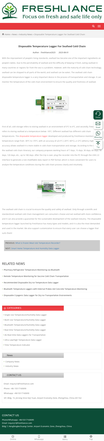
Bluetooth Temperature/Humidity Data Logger (25, 325)
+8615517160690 (21, 393)
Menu (65, 439)
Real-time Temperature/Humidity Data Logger (25, 330)
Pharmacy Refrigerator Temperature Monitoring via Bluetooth (32, 270)
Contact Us (10, 415)
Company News (12, 361)
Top (91, 439)
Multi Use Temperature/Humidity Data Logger (25, 320)
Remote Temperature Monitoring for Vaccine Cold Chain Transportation (36, 276)
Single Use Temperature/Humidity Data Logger (25, 315)
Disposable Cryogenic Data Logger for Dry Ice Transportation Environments (38, 295)
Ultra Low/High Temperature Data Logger (23, 340)
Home (7, 34)
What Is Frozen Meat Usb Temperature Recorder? (37, 243)
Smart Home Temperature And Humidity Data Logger (35, 248)
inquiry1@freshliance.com (22, 383)
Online (13, 439)
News (14, 34)
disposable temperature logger (34, 136)
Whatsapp (39, 439)
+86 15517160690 (18, 388)
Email (98, 127)
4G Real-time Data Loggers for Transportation (25, 335)
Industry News (25, 34)
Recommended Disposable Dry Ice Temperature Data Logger (31, 282)
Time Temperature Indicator (17, 345)
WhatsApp (98, 137)
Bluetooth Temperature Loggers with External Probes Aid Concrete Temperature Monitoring (45, 289)
